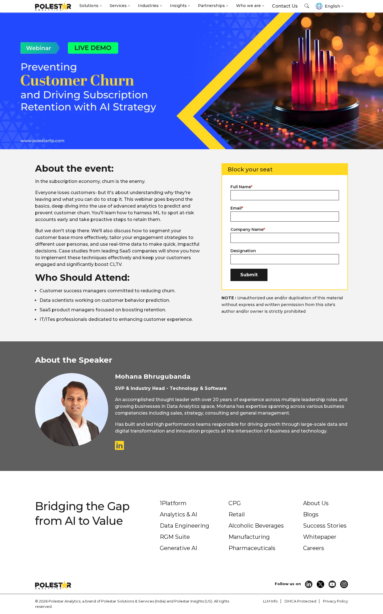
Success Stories (325, 525)
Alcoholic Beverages (256, 525)
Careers (313, 548)
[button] (306, 6)
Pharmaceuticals (252, 548)
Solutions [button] (88, 5)
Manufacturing (249, 536)
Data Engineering (184, 525)
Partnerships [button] (211, 5)
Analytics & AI (178, 514)
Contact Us (285, 6)
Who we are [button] (248, 5)
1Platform (173, 503)
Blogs (311, 514)
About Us (316, 503)
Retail (237, 514)
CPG (235, 503)
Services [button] (118, 5)
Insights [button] (178, 5)
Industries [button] (148, 5)
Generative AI (178, 548)
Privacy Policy (335, 601)
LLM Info (270, 601)
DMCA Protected (300, 601)
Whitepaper (319, 536)
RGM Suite (175, 536)
